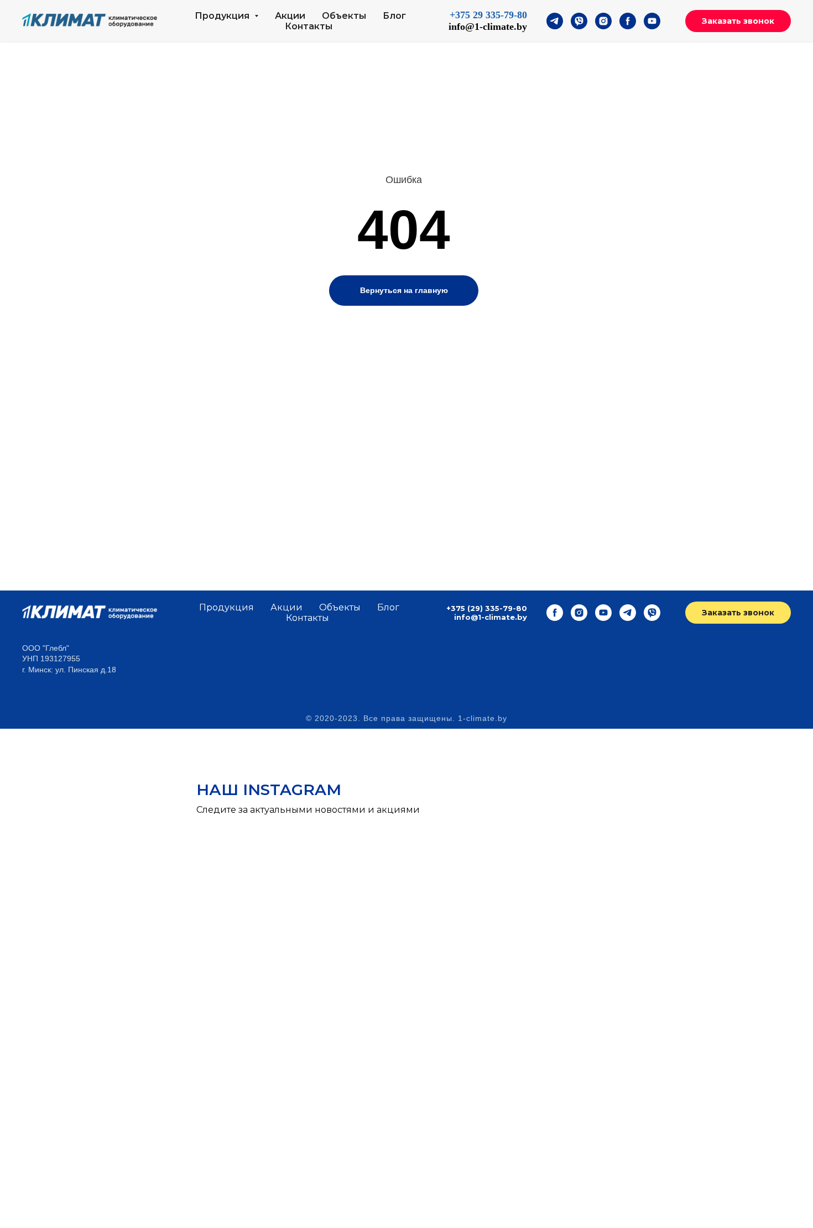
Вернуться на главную (404, 290)
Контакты (308, 26)
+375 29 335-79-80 (488, 14)
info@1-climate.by (488, 26)
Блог (394, 16)
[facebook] (627, 21)
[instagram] (603, 21)
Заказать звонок (738, 21)
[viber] (579, 21)
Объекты (344, 16)
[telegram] (554, 21)
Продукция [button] (223, 16)
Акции (290, 16)
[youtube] (652, 21)
